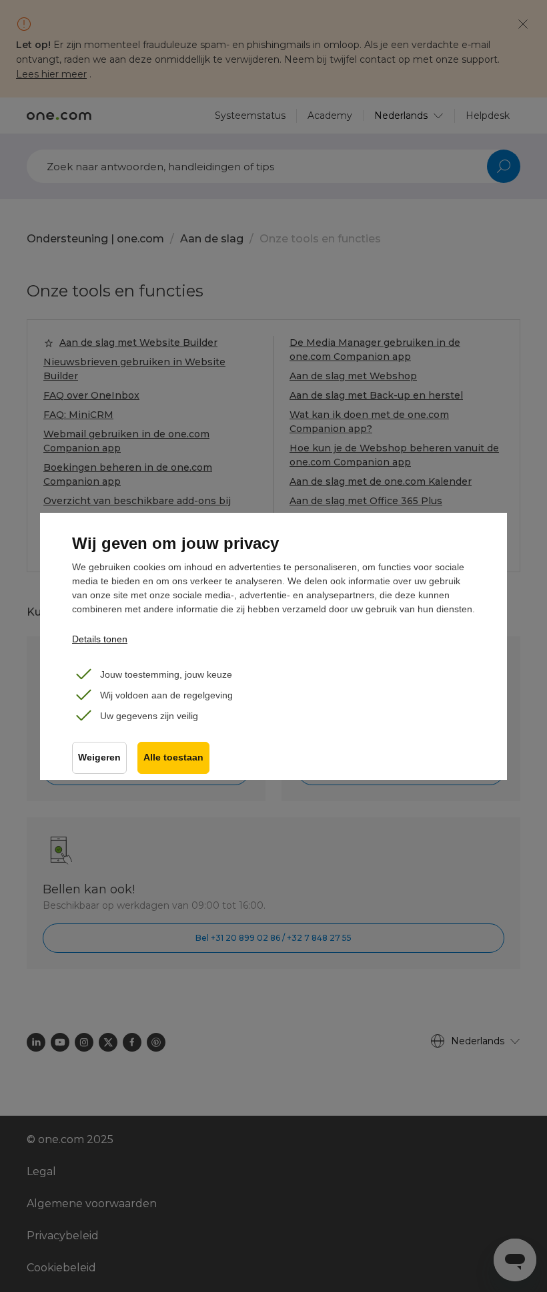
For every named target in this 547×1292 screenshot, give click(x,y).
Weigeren (99, 757)
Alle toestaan (173, 757)
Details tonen (99, 639)
